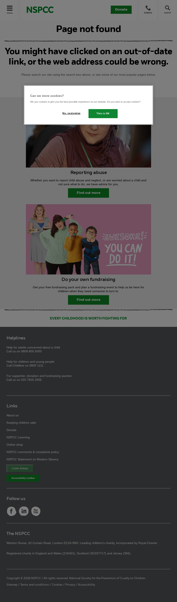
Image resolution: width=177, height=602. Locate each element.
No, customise (71, 113)
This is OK (103, 113)
